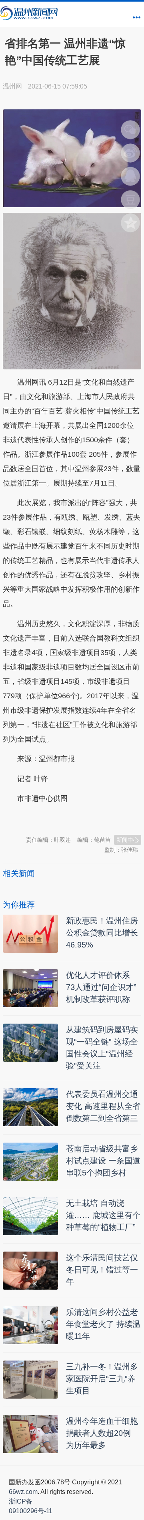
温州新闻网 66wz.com (74, 818)
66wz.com (23, 1491)
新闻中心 (127, 840)
